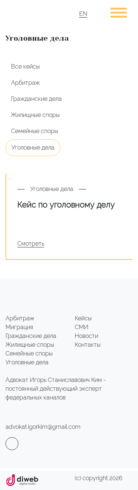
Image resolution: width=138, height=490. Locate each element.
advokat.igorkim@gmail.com (43, 426)
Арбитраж (25, 82)
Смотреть (30, 243)
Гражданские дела (36, 98)
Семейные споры (34, 131)
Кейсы (83, 318)
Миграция (19, 327)
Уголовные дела (32, 147)
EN (83, 13)
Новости (86, 335)
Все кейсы (25, 66)
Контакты (87, 344)
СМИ (81, 327)
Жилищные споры (35, 114)
